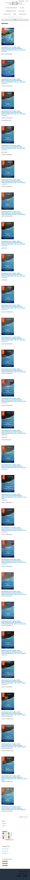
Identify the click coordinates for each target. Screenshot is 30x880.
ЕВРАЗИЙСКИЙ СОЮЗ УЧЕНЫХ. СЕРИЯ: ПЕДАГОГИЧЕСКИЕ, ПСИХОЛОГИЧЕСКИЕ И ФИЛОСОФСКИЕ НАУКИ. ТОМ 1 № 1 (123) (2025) (13, 338)
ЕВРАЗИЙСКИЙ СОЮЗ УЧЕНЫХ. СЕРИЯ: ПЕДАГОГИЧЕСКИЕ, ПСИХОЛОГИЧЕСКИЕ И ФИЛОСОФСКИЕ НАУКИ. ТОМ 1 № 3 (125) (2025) (13, 275)
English (3, 825)
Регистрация (21, 1)
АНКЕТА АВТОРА (7, 14)
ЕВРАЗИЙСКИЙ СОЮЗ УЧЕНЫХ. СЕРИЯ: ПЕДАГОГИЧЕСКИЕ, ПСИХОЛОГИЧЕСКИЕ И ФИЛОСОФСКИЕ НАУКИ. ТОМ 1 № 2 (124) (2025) (13, 306)
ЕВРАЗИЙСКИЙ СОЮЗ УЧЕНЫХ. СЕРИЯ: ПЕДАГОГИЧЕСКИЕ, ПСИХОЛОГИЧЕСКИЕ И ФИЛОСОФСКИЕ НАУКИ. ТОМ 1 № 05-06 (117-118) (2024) (13, 496)
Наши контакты (23, 14)
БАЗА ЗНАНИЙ (22, 11)
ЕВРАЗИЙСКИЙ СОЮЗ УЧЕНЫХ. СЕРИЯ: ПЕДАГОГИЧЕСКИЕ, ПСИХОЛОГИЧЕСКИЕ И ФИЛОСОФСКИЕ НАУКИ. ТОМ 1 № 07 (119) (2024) (13, 466)
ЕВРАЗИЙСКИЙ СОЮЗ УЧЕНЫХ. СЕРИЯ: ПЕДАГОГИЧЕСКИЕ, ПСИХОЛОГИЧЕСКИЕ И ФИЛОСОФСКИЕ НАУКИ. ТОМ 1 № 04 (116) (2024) (13, 529)
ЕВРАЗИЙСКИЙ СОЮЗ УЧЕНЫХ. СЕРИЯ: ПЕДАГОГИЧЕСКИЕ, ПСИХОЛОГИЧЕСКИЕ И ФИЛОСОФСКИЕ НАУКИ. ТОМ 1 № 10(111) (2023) (13, 681)
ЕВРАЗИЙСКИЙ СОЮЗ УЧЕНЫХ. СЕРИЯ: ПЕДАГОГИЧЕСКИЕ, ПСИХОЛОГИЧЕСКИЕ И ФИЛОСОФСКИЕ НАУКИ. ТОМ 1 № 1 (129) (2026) (13, 112)
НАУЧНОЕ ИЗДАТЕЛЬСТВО (11, 7)
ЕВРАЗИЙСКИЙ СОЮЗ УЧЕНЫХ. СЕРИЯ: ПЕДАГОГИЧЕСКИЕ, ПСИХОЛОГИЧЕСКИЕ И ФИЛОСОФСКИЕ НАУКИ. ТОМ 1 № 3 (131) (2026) (13, 49)
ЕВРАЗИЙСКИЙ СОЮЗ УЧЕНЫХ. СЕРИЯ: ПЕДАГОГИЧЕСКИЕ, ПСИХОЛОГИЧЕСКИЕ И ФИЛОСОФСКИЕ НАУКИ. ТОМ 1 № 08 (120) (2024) (13, 432)
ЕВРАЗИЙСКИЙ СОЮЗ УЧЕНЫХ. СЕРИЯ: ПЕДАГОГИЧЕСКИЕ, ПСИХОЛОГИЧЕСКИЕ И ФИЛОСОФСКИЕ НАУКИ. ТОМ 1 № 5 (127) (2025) (13, 181)
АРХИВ (14, 14)
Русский (4, 823)
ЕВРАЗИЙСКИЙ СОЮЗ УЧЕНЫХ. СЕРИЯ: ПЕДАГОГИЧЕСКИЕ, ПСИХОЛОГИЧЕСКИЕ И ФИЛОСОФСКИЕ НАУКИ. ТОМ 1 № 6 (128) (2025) (13, 147)
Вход (27, 1)
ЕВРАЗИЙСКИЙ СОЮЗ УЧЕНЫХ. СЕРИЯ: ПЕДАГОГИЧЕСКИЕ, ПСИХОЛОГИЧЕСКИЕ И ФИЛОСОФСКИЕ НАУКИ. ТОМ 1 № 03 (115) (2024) (13, 561)
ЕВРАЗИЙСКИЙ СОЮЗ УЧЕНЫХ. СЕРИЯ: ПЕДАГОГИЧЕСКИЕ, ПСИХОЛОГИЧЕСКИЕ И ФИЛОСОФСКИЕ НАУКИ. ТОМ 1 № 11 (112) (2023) (13, 652)
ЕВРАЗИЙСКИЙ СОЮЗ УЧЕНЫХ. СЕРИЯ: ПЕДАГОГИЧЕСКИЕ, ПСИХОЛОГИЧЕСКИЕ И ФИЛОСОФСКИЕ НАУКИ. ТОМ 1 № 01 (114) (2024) (13, 593)
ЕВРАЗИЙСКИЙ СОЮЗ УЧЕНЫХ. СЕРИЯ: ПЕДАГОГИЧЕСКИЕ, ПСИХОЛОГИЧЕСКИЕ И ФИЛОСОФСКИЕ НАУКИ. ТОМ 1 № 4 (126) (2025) (13, 213)
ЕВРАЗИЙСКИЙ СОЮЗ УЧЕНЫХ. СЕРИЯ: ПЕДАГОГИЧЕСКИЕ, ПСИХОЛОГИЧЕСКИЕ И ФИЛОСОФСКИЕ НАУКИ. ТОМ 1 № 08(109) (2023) (13, 745)
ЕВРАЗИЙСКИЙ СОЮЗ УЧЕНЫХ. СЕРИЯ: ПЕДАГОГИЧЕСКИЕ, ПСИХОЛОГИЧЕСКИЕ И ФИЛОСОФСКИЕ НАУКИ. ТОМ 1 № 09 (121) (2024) (13, 400)
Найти (15, 19)
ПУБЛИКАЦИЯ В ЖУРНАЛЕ (10, 11)
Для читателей (5, 848)
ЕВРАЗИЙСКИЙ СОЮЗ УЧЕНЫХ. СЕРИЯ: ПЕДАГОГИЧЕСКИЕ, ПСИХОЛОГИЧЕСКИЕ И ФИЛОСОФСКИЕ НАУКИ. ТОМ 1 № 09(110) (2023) (13, 713)
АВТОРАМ (22, 7)
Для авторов (5, 851)
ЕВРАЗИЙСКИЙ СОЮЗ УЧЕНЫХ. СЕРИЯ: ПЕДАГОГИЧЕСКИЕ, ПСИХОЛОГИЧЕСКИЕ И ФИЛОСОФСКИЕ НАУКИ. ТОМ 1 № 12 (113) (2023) (13, 622)
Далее (25, 817)
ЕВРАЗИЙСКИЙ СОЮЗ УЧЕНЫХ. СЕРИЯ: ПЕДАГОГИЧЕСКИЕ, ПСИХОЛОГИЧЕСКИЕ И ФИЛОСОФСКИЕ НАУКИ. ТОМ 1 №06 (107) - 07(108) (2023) (14, 778)
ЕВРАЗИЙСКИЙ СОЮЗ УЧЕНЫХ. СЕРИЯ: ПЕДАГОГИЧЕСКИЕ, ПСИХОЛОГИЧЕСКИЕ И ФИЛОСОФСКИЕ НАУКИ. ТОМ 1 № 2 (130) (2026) (13, 80)
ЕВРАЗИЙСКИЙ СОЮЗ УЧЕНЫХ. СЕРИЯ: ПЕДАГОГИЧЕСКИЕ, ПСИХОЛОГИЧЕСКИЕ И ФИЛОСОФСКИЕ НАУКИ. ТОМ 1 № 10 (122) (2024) (13, 370)
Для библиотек (5, 853)
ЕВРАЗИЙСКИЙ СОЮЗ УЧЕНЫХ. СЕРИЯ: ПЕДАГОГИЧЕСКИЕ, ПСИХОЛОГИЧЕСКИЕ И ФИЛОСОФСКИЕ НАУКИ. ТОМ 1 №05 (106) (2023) (13, 808)
